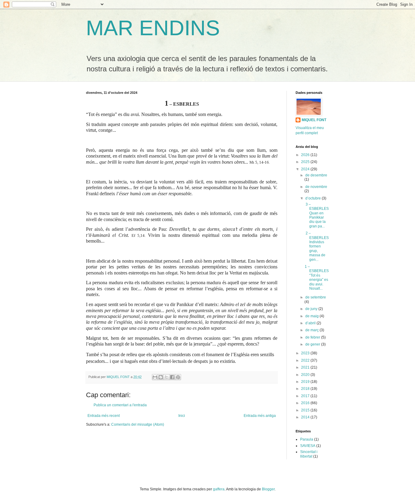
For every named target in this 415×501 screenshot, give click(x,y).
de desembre (316, 175)
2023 (305, 353)
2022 (305, 360)
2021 (305, 367)
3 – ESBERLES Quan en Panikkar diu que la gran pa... (317, 215)
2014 (305, 417)
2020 (305, 375)
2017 (305, 396)
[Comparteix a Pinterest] (178, 377)
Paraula (306, 439)
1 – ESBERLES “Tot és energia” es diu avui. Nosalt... (317, 277)
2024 (305, 169)
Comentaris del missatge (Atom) (137, 424)
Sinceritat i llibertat (308, 454)
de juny (311, 309)
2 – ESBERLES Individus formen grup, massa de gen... (317, 246)
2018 (305, 389)
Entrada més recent (103, 416)
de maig (312, 316)
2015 (305, 410)
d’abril (311, 323)
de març (312, 330)
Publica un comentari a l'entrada (120, 405)
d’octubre (313, 198)
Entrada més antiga (260, 416)
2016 (305, 403)
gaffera (219, 489)
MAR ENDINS (153, 28)
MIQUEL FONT (314, 120)
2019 (305, 382)
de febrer (313, 337)
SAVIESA (307, 446)
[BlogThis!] (161, 377)
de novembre (316, 187)
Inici (181, 416)
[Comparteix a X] (166, 377)
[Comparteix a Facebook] (172, 377)
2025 (305, 162)
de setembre (315, 297)
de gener (313, 344)
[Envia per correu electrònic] (155, 377)
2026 (305, 155)
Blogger (268, 489)
